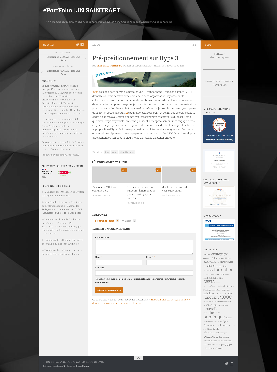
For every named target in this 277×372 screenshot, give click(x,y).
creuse (209, 265)
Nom (98, 257)
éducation (208, 348)
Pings (130, 220)
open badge (218, 321)
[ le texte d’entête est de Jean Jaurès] (60, 154)
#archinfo (207, 254)
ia (226, 286)
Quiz (220, 337)
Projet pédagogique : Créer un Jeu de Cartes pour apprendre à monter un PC (63, 230)
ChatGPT (207, 262)
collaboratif (215, 262)
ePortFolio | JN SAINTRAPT (81, 10)
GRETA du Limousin (211, 283)
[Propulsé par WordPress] (64, 366)
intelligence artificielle (217, 293)
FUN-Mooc (225, 274)
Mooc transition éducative (221, 301)
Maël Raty (49, 191)
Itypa (95, 92)
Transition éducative (217, 341)
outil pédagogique (221, 325)
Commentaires (107, 220)
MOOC (96, 44)
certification (226, 258)
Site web (99, 267)
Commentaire (103, 237)
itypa (107, 152)
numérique (214, 317)
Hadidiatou (50, 239)
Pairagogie (223, 333)
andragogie (219, 254)
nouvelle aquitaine (211, 310)
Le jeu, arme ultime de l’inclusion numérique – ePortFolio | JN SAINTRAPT (61, 223)
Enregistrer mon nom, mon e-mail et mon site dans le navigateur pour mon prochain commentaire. (140, 280)
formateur (208, 270)
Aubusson (217, 258)
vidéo (214, 344)
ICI (126, 112)
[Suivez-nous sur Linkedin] (82, 44)
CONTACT (219, 53)
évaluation (218, 348)
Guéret (222, 286)
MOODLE (207, 305)
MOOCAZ (207, 301)
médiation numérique (220, 305)
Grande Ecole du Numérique (213, 278)
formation (224, 269)
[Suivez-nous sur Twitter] (77, 44)
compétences (226, 261)
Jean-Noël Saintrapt (109, 65)
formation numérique (211, 274)
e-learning (221, 266)
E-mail (150, 257)
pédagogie (210, 336)
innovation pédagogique (221, 290)
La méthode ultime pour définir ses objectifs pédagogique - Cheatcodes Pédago (62, 206)
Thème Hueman (82, 366)
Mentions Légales (219, 57)
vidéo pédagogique (224, 344)
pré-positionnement (127, 152)
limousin (211, 297)
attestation (207, 258)
